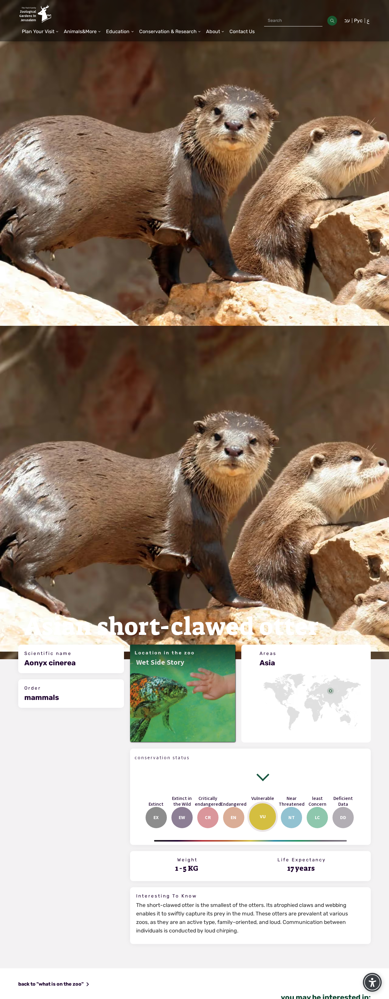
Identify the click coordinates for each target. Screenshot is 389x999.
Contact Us (242, 31)
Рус (358, 20)
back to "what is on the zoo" (51, 984)
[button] (40, 31)
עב (347, 20)
